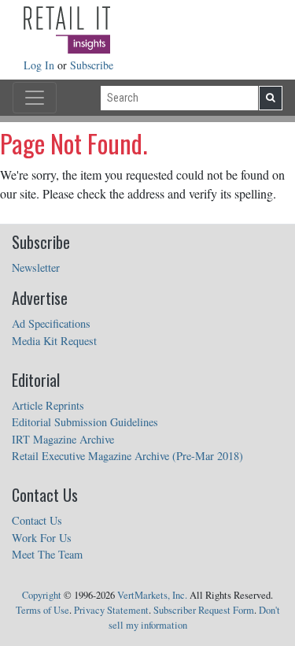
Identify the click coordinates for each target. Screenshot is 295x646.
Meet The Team (47, 554)
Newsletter (36, 267)
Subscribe (91, 65)
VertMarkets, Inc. (152, 595)
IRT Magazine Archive (63, 439)
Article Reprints (48, 405)
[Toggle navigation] (35, 97)
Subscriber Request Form (203, 610)
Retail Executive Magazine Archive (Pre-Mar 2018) (127, 455)
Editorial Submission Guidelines (85, 421)
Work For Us (42, 537)
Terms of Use (42, 610)
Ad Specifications (51, 323)
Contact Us (37, 520)
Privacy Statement (111, 610)
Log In (40, 65)
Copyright (41, 595)
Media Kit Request (54, 340)
